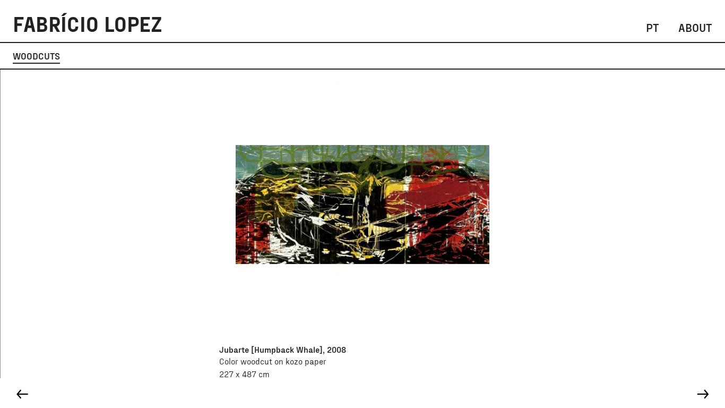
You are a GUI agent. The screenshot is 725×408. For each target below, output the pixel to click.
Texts (527, 55)
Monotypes (320, 55)
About (695, 27)
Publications (465, 55)
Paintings (191, 55)
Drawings (254, 55)
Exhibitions (391, 55)
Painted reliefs (115, 55)
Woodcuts (36, 55)
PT (652, 27)
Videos (574, 55)
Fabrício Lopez (87, 23)
